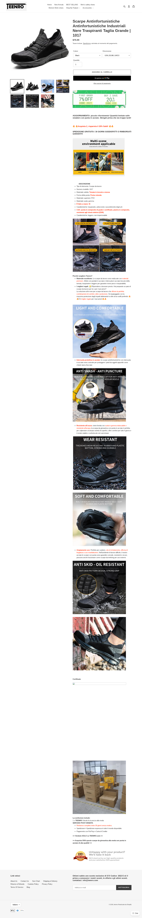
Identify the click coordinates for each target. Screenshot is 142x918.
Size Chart (36, 881)
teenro (116, 904)
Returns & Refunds (17, 884)
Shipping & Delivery (50, 881)
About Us (14, 881)
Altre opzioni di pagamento (102, 83)
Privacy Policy (47, 884)
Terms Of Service (17, 887)
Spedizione (87, 43)
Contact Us (25, 881)
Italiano (15, 905)
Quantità (76, 60)
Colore (75, 51)
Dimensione (107, 51)
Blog (28, 887)
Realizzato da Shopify (124, 904)
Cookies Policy (33, 884)
